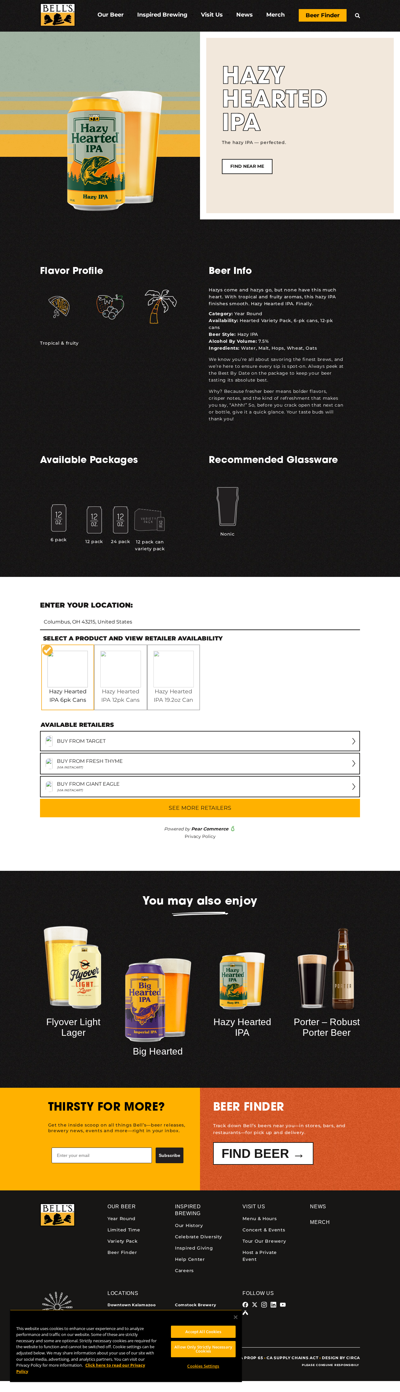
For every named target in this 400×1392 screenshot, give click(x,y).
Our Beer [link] (122, 1206)
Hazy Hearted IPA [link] (242, 1027)
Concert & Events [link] (263, 1230)
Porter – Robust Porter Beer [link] (327, 1027)
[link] (57, 15)
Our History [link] (189, 1225)
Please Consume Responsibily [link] (331, 1365)
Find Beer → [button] (263, 1153)
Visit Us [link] (253, 1206)
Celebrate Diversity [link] (198, 1237)
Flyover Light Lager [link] (73, 1027)
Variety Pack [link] (123, 1241)
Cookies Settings (203, 1366)
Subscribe (169, 1155)
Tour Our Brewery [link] (264, 1241)
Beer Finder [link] (122, 1252)
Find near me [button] (247, 166)
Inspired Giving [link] (194, 1248)
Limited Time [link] (124, 1230)
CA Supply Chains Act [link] (292, 1357)
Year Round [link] (248, 313)
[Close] (236, 1317)
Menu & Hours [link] (259, 1218)
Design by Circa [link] (341, 1357)
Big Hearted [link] (158, 1051)
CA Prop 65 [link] (250, 1357)
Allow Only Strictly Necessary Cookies (203, 1349)
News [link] (318, 1206)
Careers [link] (184, 1270)
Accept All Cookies (203, 1331)
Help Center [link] (190, 1259)
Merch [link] (320, 1222)
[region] (126, 1346)
